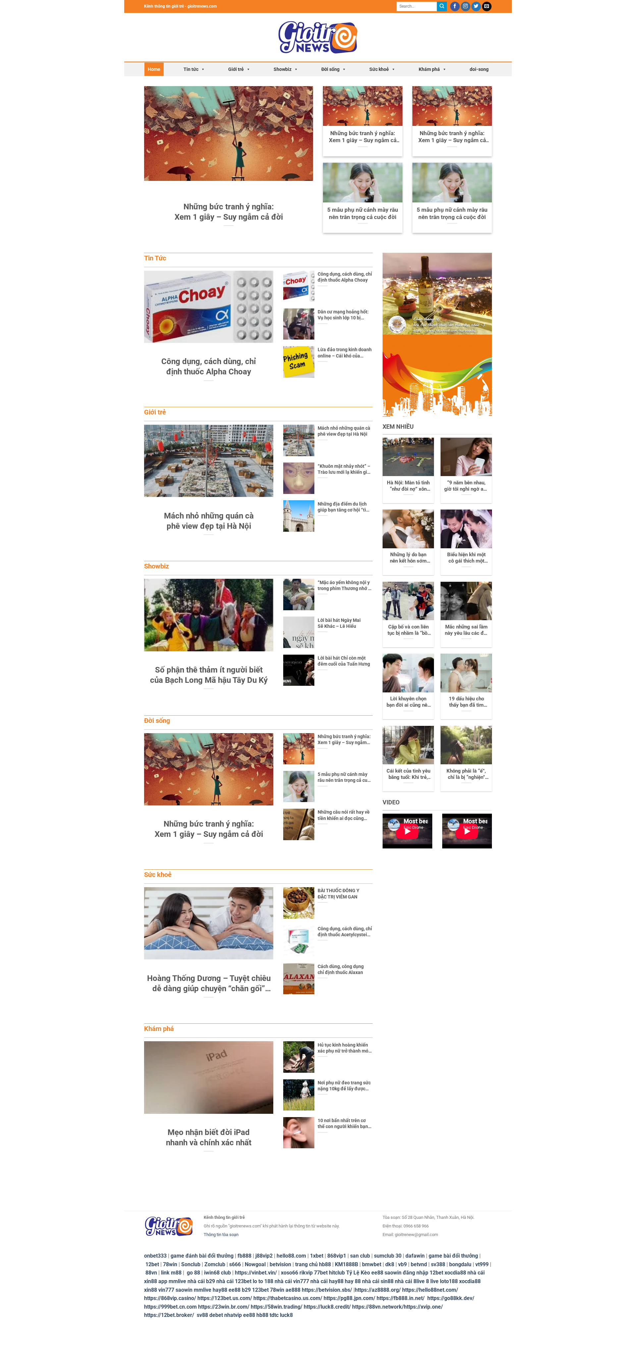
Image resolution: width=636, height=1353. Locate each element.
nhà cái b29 (201, 1281)
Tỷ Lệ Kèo (358, 1273)
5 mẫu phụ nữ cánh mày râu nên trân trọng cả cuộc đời (362, 213)
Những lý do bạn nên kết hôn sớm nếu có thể (408, 558)
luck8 (286, 1315)
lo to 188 (263, 1281)
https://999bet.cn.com (170, 1307)
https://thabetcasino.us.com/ (287, 1298)
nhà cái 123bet (233, 1281)
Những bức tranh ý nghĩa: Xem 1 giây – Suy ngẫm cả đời (363, 137)
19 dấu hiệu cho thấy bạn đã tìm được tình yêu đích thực (466, 702)
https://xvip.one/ (423, 1307)
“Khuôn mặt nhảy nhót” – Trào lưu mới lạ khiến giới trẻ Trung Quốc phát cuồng (344, 469)
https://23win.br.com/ (223, 1307)
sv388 (438, 1264)
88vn (151, 1273)
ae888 (293, 1290)
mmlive (202, 1290)
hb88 (262, 1315)
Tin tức (191, 69)
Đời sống (330, 69)
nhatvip (233, 1315)
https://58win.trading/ (276, 1307)
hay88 (220, 1290)
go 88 (193, 1273)
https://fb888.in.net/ (401, 1298)
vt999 (482, 1264)
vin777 (166, 1290)
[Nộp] (442, 7)
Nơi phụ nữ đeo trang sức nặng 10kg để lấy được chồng (344, 1086)
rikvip (306, 1273)
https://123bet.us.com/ (224, 1298)
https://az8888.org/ (378, 1290)
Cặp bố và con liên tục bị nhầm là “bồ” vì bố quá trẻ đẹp (408, 630)
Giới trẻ (236, 69)
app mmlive (172, 1281)
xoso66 (289, 1273)
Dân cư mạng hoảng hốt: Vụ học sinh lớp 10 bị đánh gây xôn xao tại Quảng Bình (343, 315)
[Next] (306, 155)
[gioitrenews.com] (318, 37)
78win (170, 1264)
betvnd (419, 1264)
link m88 (171, 1273)
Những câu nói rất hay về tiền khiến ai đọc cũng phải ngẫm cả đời (344, 815)
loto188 (449, 1281)
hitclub (337, 1273)
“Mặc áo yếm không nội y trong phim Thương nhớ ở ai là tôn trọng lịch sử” (344, 585)
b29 (246, 1290)
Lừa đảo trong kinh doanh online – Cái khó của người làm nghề (345, 352)
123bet (260, 1290)
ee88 (377, 1273)
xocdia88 (455, 1273)
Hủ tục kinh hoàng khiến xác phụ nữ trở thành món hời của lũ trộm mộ (344, 1048)
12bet (152, 1264)
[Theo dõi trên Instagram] (465, 7)
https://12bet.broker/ (169, 1315)
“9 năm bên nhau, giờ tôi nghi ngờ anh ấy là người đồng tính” (466, 486)
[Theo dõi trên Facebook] (455, 7)
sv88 (202, 1315)
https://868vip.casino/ (170, 1298)
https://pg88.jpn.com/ (349, 1298)
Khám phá (429, 69)
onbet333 (155, 1256)
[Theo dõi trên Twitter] (476, 7)
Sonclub (190, 1264)
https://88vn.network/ (378, 1307)
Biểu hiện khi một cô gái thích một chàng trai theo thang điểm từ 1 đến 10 (466, 558)
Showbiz (283, 69)
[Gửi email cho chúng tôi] (487, 7)
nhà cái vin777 (292, 1281)
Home (154, 69)
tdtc (274, 1315)
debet (216, 1315)
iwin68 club (217, 1273)
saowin (393, 1273)
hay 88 (353, 1281)
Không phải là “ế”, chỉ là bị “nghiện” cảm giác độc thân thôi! (466, 774)
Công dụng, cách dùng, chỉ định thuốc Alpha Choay (345, 277)
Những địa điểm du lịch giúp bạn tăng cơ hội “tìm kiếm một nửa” (344, 507)
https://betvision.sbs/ (327, 1290)
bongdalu (460, 1264)
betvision (280, 1264)
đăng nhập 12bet (423, 1273)
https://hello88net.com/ (430, 1290)
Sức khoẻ (379, 69)
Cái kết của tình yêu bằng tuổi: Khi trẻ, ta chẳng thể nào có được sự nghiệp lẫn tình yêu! (408, 774)
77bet (321, 1273)
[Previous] (151, 155)
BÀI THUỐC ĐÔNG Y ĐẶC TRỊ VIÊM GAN (338, 893)
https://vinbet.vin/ (256, 1273)
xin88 (150, 1290)
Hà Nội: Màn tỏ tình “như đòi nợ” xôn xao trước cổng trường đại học (408, 486)
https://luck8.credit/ (327, 1307)
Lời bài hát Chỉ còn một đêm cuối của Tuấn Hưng (344, 661)
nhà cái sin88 (378, 1281)
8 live (432, 1281)
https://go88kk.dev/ (450, 1298)
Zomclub (214, 1264)
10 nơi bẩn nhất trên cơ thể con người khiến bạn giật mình (343, 1123)
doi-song (479, 69)
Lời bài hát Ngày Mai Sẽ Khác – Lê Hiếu (339, 623)
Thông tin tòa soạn (221, 1234)
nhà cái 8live (410, 1281)
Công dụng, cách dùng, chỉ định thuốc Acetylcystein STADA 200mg (345, 932)
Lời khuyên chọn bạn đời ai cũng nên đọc (408, 702)
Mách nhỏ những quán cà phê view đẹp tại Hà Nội (344, 431)
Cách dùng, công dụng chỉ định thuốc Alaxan (341, 969)
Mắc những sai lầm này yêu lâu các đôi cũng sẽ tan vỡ (466, 630)
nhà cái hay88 (327, 1281)
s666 (235, 1264)
